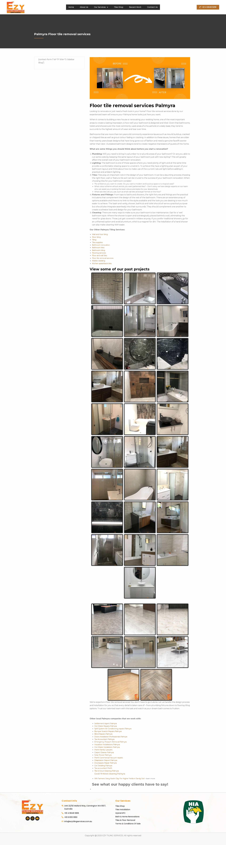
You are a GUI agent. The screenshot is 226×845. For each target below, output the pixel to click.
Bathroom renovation (101, 245)
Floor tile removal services (102, 258)
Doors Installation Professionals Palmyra (110, 737)
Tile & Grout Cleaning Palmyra (106, 771)
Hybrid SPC (120, 813)
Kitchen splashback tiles (102, 263)
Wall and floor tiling (100, 234)
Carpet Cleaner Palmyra (104, 752)
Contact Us (152, 7)
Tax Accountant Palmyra (104, 739)
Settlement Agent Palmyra (105, 723)
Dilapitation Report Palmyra (105, 760)
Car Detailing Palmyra (103, 766)
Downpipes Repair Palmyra (105, 763)
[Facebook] (28, 818)
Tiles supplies (97, 242)
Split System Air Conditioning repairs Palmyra (112, 729)
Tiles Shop (118, 7)
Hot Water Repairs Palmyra (105, 726)
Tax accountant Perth (103, 768)
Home (71, 7)
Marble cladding (98, 261)
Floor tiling (96, 237)
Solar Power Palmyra (102, 755)
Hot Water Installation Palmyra (107, 747)
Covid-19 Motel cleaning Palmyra (109, 774)
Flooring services (99, 253)
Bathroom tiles (98, 248)
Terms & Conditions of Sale (128, 823)
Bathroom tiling (98, 250)
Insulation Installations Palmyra (107, 744)
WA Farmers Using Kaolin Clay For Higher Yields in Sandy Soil (119, 778)
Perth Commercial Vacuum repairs (108, 758)
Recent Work (135, 7)
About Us (84, 7)
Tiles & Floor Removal (125, 820)
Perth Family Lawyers (103, 750)
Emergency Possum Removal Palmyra (110, 742)
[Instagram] (32, 818)
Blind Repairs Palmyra (103, 734)
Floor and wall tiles (99, 255)
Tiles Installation (122, 809)
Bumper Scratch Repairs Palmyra (108, 731)
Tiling (94, 240)
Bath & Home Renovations (127, 816)
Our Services (100, 7)
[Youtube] (37, 818)
